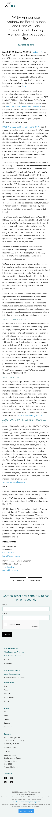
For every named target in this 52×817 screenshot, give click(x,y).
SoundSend (8, 663)
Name (4, 605)
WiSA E (6, 659)
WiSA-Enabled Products (13, 655)
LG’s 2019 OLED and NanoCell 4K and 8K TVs (21, 126)
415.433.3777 (8, 566)
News (6, 715)
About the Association (12, 674)
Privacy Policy (26, 811)
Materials (7, 693)
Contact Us (8, 726)
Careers (7, 723)
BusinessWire (18, 580)
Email (5, 613)
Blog (5, 686)
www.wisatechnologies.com (30, 415)
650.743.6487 (8, 552)
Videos (6, 689)
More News (35, 580)
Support (7, 701)
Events (6, 719)
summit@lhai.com (10, 569)
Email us (7, 751)
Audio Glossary (9, 697)
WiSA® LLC (37, 51)
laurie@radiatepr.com (11, 555)
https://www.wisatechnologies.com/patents (26, 801)
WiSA (5, 711)
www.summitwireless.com (13, 481)
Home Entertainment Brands (14, 677)
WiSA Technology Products (14, 652)
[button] (48, 5)
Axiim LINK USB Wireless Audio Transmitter (23, 106)
